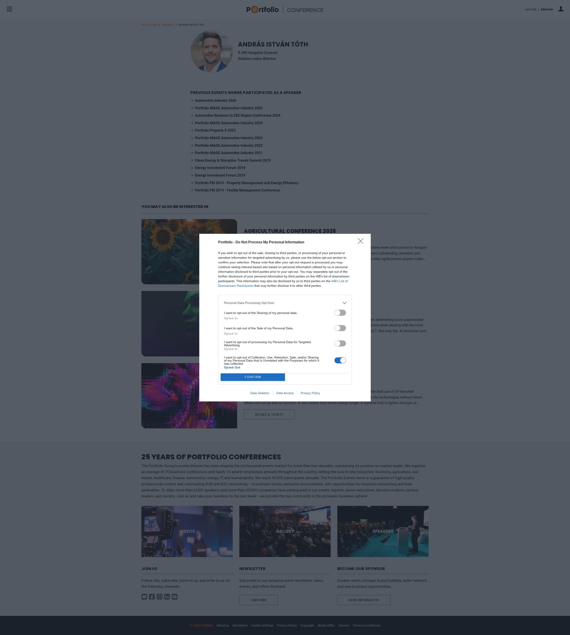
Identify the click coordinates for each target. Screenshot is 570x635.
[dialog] (285, 317)
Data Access (285, 393)
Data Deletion (259, 393)
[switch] (340, 313)
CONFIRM (253, 377)
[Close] (362, 242)
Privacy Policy (310, 393)
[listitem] (285, 303)
